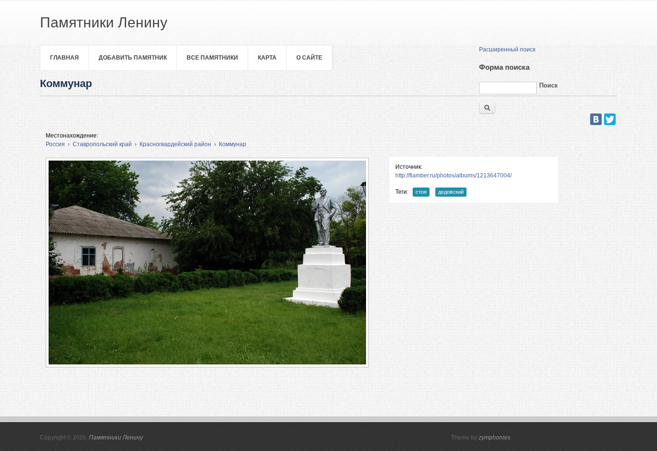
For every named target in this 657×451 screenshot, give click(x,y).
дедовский (451, 192)
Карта (267, 57)
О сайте (309, 57)
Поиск (548, 85)
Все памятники (212, 57)
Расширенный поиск (507, 49)
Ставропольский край (102, 144)
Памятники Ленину (116, 437)
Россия (55, 144)
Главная (64, 57)
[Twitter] (610, 119)
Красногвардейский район (175, 144)
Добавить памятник (133, 57)
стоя (421, 192)
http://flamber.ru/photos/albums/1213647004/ (453, 175)
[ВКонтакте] (596, 119)
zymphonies (494, 437)
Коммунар (232, 144)
